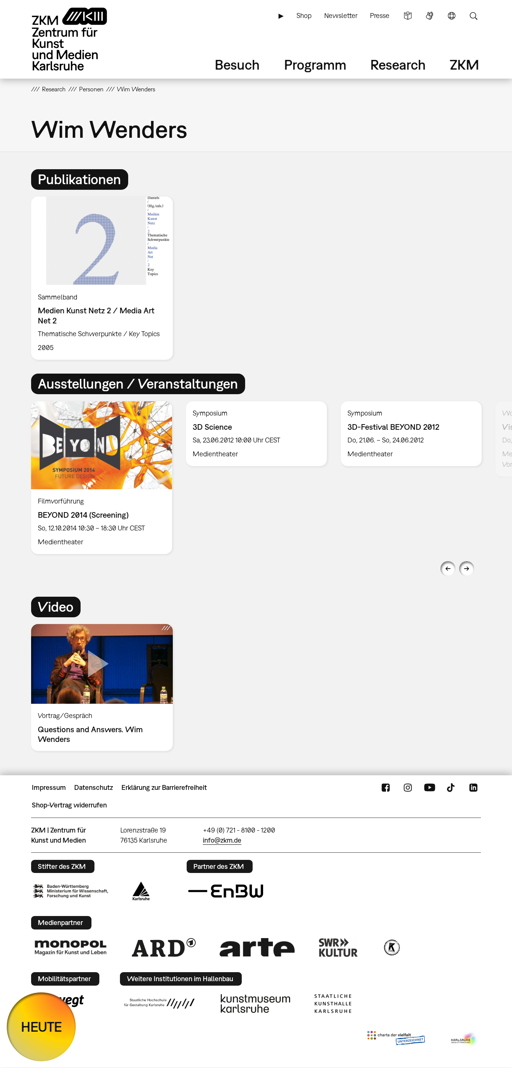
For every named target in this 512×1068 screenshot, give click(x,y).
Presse (379, 15)
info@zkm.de (222, 840)
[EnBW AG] (225, 891)
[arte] (257, 947)
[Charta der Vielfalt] (396, 1039)
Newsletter (341, 15)
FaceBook (385, 788)
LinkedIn (473, 788)
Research (398, 65)
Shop (303, 15)
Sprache (451, 16)
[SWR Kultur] (338, 947)
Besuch (237, 65)
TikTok (451, 788)
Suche (473, 16)
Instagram (407, 788)
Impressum (49, 787)
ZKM (464, 65)
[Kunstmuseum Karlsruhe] (255, 1003)
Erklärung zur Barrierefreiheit (164, 787)
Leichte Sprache (407, 16)
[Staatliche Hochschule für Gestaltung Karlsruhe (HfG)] (159, 1004)
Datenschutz (93, 787)
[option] (105, 278)
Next (466, 568)
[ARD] (164, 947)
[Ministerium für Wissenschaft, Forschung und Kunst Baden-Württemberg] (70, 891)
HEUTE (41, 1027)
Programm (315, 65)
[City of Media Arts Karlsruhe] (464, 1039)
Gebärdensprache (429, 16)
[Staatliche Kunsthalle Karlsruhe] (332, 1003)
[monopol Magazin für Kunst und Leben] (70, 947)
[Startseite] (80, 39)
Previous (447, 568)
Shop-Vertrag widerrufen (69, 805)
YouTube (429, 788)
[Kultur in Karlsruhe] (391, 947)
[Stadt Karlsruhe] (141, 891)
